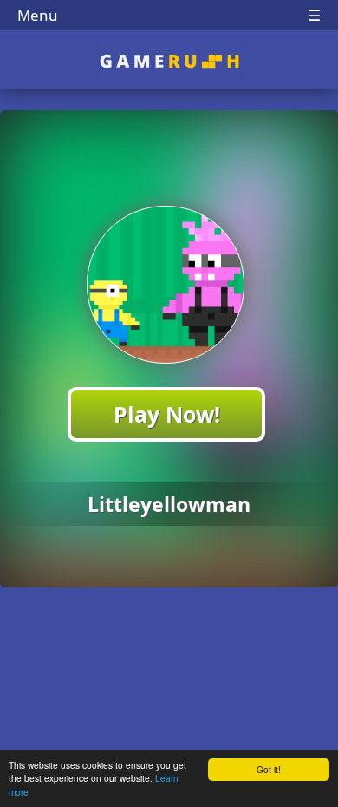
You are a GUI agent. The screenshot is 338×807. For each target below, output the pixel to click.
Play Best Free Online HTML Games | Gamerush (169, 61)
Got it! (269, 769)
